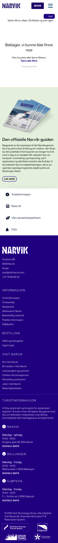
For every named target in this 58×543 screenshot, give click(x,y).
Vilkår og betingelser (12, 340)
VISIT (34, 66)
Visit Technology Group (25, 513)
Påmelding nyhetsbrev (14, 379)
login (11, 345)
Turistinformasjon (21, 194)
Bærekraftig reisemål (13, 315)
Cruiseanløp (8, 302)
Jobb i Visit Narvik (11, 384)
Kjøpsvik (15, 481)
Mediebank (8, 306)
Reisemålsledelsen (12, 388)
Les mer (9, 179)
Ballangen (16, 454)
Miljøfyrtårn (8, 324)
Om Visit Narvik (10, 362)
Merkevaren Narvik (12, 311)
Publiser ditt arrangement (15, 375)
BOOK (37, 5)
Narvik (13, 426)
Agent (5, 345)
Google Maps (10, 446)
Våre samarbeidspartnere (26, 217)
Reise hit (16, 206)
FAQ (14, 229)
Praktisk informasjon (12, 319)
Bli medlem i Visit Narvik (14, 366)
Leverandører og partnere (15, 370)
